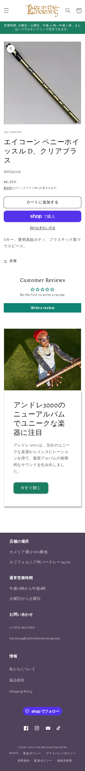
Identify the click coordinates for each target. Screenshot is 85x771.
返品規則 (16, 680)
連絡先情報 (64, 760)
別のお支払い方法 (42, 228)
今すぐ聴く (31, 488)
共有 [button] (13, 261)
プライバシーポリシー (61, 753)
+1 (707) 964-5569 (22, 627)
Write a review (43, 308)
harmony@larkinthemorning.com (34, 638)
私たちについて (22, 669)
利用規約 (24, 760)
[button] (6, 10)
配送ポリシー (43, 760)
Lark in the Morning (40, 747)
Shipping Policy (20, 691)
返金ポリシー (32, 753)
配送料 (8, 188)
